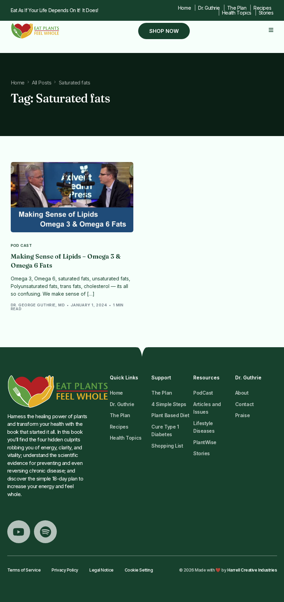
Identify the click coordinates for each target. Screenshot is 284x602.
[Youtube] (18, 531)
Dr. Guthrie (209, 8)
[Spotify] (45, 531)
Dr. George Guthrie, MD (38, 305)
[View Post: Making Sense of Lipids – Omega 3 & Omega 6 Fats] (72, 197)
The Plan (236, 8)
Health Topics (236, 13)
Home (184, 8)
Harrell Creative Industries (252, 570)
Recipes (262, 8)
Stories (266, 13)
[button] (271, 30)
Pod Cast (21, 246)
